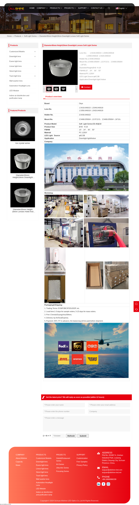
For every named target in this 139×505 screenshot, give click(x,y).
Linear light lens (15, 66)
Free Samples (82, 462)
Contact (87, 87)
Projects (69, 8)
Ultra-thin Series (62, 468)
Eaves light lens (15, 61)
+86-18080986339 (109, 479)
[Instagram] (108, 484)
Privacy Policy (82, 465)
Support (82, 8)
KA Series (60, 464)
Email (105, 467)
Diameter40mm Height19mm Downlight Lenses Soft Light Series (64, 36)
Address (107, 452)
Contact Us (96, 8)
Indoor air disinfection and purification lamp (44, 493)
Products (55, 8)
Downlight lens (15, 56)
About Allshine (21, 458)
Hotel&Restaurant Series (63, 459)
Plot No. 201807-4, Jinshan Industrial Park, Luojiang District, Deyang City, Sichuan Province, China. (113, 459)
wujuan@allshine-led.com (112, 470)
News (18, 465)
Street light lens (15, 71)
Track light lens (15, 76)
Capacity (19, 462)
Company (41, 8)
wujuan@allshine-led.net (111, 472)
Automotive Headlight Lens (19, 86)
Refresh (71, 436)
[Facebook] (103, 484)
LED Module (14, 91)
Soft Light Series (30, 36)
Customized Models (17, 51)
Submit (83, 436)
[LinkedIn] (98, 484)
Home (32, 8)
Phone (106, 477)
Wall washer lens (15, 81)
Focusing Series (62, 471)
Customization (82, 458)
